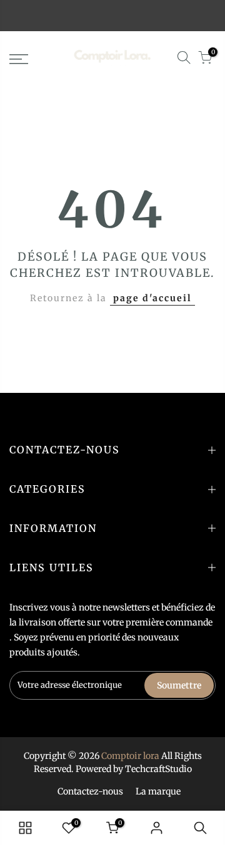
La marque (158, 791)
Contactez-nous (90, 791)
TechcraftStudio (158, 769)
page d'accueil (152, 298)
